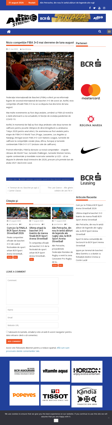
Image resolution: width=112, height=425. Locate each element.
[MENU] (109, 31)
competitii (38, 179)
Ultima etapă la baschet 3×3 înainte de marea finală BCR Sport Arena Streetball (89, 216)
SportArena (26, 49)
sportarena (12, 224)
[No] (108, 417)
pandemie (66, 179)
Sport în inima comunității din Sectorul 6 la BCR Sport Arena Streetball (90, 242)
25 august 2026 (15, 221)
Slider (10, 179)
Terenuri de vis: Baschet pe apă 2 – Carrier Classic (23, 189)
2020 (23, 179)
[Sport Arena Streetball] (8, 31)
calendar (29, 179)
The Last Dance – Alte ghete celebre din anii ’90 (60, 189)
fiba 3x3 (58, 179)
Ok (56, 420)
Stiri (15, 179)
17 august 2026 (37, 221)
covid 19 (46, 179)
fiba (52, 179)
